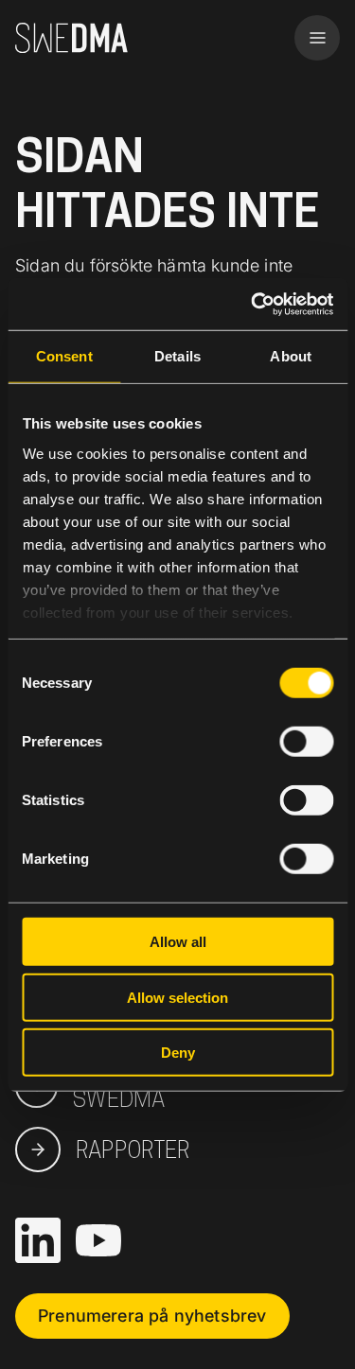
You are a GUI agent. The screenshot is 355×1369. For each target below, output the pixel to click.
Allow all (178, 942)
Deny (178, 1052)
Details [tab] (177, 356)
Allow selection (177, 997)
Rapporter (133, 1149)
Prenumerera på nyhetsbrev (152, 1315)
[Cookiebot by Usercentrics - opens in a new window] (252, 303)
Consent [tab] (64, 356)
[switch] (306, 742)
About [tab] (290, 356)
